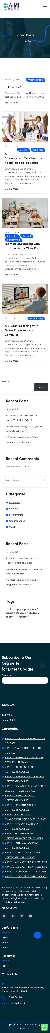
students (21, 613)
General (23, 150)
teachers (11, 616)
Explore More (11, 102)
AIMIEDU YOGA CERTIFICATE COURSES (26, 876)
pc (25, 609)
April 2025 (7, 715)
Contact (6, 947)
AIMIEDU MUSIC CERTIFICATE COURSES (26, 866)
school (9, 613)
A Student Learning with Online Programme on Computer (21, 330)
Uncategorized (35, 80)
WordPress (38, 150)
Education (12, 236)
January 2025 (8, 720)
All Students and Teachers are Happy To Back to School (23, 158)
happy (18, 609)
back (8, 609)
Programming (13, 240)
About (5, 942)
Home (5, 937)
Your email (7, 675)
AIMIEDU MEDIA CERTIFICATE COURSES (26, 862)
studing (33, 613)
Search (5, 381)
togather (23, 616)
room (33, 609)
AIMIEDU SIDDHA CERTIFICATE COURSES (26, 871)
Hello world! (13, 87)
